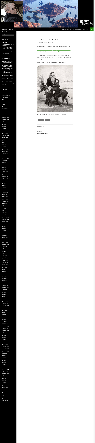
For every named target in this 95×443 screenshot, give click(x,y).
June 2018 (4, 249)
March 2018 (4, 255)
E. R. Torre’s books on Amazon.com (80, 29)
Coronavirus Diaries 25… (43, 132)
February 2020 (5, 214)
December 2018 (5, 239)
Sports (3, 104)
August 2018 (4, 246)
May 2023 (4, 144)
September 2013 (5, 351)
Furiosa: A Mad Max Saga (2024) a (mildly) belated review (7, 49)
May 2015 (4, 316)
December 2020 (5, 196)
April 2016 (4, 296)
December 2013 (5, 346)
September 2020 (5, 201)
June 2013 (4, 357)
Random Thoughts (7, 29)
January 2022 (5, 173)
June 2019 (4, 228)
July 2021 (4, 183)
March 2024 (4, 130)
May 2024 (4, 126)
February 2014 (5, 342)
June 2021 (4, 185)
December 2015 (5, 303)
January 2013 (5, 366)
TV (2, 106)
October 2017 (5, 264)
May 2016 (4, 294)
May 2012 (4, 380)
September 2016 (5, 287)
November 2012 (5, 369)
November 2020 (5, 198)
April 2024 (4, 128)
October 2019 (5, 221)
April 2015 (4, 317)
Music (3, 102)
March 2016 (4, 298)
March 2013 (4, 362)
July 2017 (4, 269)
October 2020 (5, 199)
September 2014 (5, 330)
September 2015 (5, 308)
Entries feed (4, 396)
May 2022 (4, 165)
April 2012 (4, 382)
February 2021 (5, 192)
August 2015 (4, 310)
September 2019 (5, 223)
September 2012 (5, 373)
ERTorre (51, 42)
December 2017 (5, 260)
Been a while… (5, 42)
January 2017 (5, 280)
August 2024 (4, 121)
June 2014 (4, 335)
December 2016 (5, 282)
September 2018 (5, 244)
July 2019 (4, 226)
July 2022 (4, 162)
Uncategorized (5, 108)
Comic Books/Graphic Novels (8, 93)
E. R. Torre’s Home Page (66, 29)
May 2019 (4, 230)
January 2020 (5, 215)
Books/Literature (5, 92)
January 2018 (5, 258)
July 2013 (4, 355)
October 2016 (5, 285)
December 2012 (5, 367)
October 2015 (5, 307)
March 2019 (4, 233)
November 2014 (5, 326)
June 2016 (4, 292)
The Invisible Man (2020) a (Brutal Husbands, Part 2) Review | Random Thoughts (7, 62)
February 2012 (5, 385)
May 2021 (4, 187)
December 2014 (5, 325)
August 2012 (4, 375)
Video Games (4, 109)
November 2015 (5, 305)
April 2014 (4, 339)
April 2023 (4, 146)
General (39, 37)
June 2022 (4, 164)
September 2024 (5, 119)
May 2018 (4, 251)
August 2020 (4, 203)
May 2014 (4, 337)
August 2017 (4, 267)
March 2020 (4, 212)
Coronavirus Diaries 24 (42, 127)
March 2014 (4, 341)
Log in (3, 395)
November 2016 (5, 283)
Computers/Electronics (6, 95)
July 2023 (4, 140)
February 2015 (5, 321)
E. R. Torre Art (5, 97)
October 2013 (5, 350)
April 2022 (4, 167)
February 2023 (5, 149)
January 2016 (5, 301)
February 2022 (5, 171)
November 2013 (5, 348)
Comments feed (5, 398)
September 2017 (5, 266)
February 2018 (5, 257)
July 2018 (4, 248)
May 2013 (4, 358)
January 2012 (5, 387)
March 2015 (4, 319)
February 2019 (5, 235)
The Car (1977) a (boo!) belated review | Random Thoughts (7, 70)
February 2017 (5, 278)
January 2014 (5, 344)
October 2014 (5, 328)
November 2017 (5, 262)
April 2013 (4, 360)
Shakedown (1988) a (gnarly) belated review (7, 72)
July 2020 (4, 205)
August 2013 (4, 353)
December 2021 (5, 174)
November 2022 (5, 155)
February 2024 (5, 131)
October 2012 (5, 371)
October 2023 (5, 137)
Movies (3, 101)
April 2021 (4, 189)
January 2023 (5, 151)
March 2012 (4, 384)
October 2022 (5, 156)
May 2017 (4, 273)
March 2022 (4, 169)
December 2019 (5, 217)
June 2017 (4, 271)
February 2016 (5, 299)
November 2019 (5, 219)
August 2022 (4, 160)
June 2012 (4, 378)
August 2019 (4, 224)
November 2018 (5, 240)
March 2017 (4, 276)
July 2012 (4, 376)
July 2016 (4, 291)
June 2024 (4, 124)
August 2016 (4, 289)
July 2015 (4, 312)
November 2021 (5, 176)
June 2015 (4, 314)
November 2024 (5, 117)
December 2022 (5, 153)
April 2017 (4, 274)
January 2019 (5, 237)
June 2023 (4, 142)
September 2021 (5, 180)
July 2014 (4, 333)
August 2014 (4, 332)
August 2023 (4, 139)
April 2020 (4, 210)
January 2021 (5, 194)
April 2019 (4, 232)
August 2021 (4, 181)
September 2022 (5, 158)
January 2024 (5, 133)
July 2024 (4, 122)
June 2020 (4, 206)
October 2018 (5, 242)
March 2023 (4, 147)
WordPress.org (5, 400)
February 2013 (5, 364)
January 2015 (5, 323)
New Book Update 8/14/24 (7, 51)
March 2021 (4, 190)
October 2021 (5, 178)
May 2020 (4, 208)
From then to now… (6, 53)
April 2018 (4, 253)
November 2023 (5, 135)
